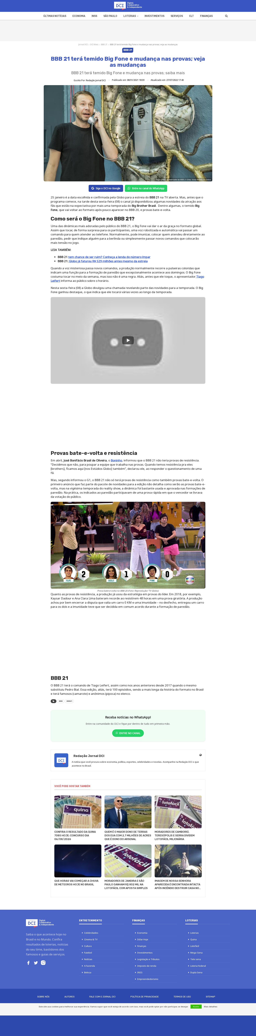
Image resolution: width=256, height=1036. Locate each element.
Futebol (88, 952)
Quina (193, 939)
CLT (191, 16)
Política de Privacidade (144, 996)
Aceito (196, 1006)
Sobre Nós (43, 996)
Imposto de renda (146, 965)
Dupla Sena (196, 972)
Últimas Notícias (54, 16)
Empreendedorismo (147, 979)
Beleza (87, 972)
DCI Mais (94, 44)
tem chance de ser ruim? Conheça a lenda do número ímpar (109, 257)
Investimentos (154, 16)
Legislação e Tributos (148, 959)
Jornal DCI (83, 44)
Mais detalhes (210, 1007)
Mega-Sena (196, 952)
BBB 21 (104, 44)
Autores (69, 996)
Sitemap (210, 996)
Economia (78, 16)
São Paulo (110, 16)
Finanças (206, 16)
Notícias (88, 959)
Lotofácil (194, 946)
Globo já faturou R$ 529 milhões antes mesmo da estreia (108, 261)
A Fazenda (89, 965)
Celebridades (91, 932)
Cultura (88, 946)
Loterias (129, 16)
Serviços (177, 16)
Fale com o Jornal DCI (102, 996)
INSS (94, 16)
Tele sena (195, 959)
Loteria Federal (198, 965)
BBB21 (69, 701)
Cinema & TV (91, 939)
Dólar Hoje (142, 939)
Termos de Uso (182, 996)
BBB (61, 701)
